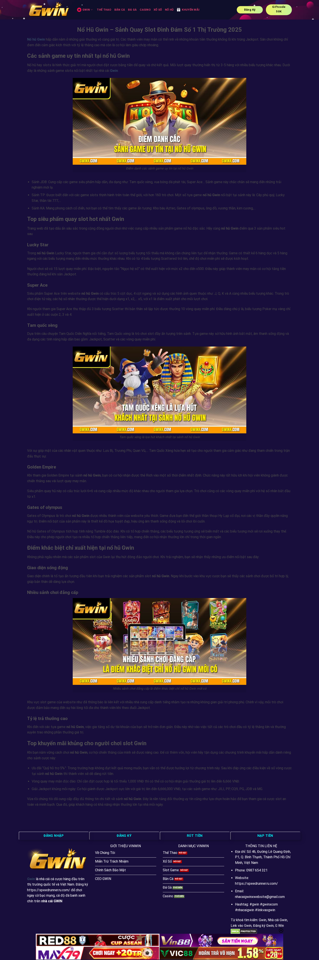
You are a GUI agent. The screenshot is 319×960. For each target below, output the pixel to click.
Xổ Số (158, 9)
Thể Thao (104, 9)
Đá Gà (132, 9)
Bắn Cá (119, 9)
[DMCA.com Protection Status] (244, 931)
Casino (145, 9)
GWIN (86, 9)
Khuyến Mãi (190, 9)
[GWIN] (49, 10)
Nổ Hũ (169, 9)
